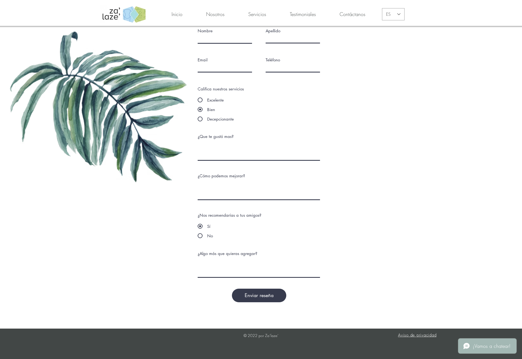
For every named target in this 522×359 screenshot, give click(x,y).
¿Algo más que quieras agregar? (227, 253)
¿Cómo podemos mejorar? (221, 176)
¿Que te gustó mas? (216, 136)
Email (202, 60)
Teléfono (273, 60)
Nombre (205, 31)
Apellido (273, 31)
